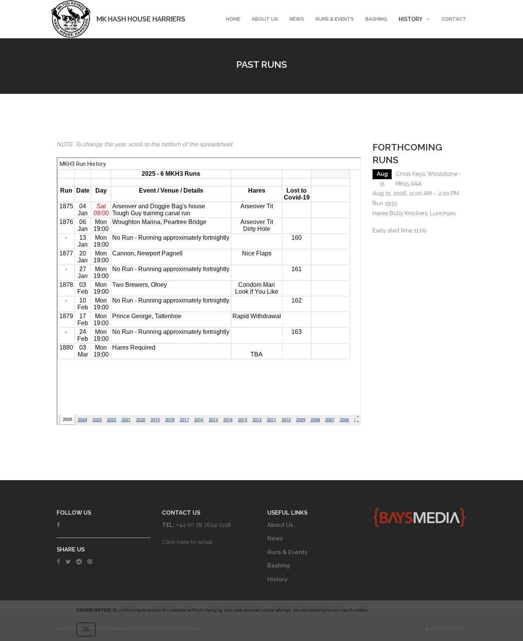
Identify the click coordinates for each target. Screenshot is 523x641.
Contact (453, 19)
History (410, 19)
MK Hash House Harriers (140, 19)
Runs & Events (334, 19)
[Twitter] (68, 561)
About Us (265, 19)
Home (233, 19)
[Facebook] (58, 525)
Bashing (376, 19)
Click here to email (187, 542)
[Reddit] (79, 561)
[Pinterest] (89, 561)
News (296, 19)
